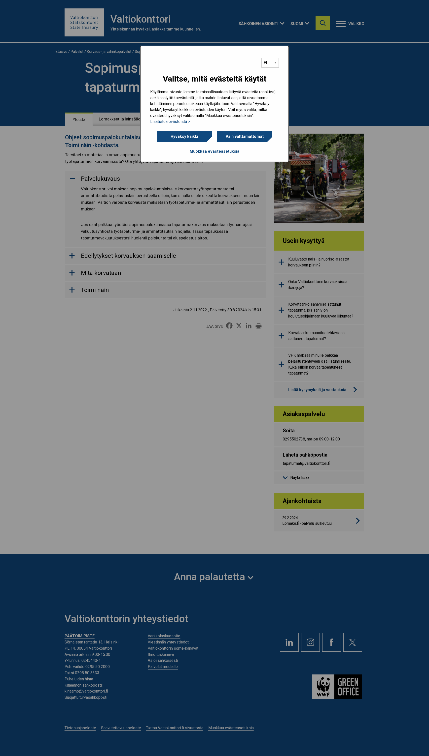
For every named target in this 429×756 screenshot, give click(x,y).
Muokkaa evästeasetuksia (214, 151)
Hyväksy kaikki (184, 136)
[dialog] (214, 104)
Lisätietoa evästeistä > (170, 121)
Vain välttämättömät (245, 136)
